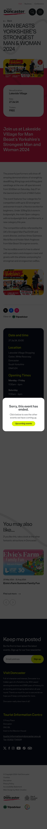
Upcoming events (23, 423)
